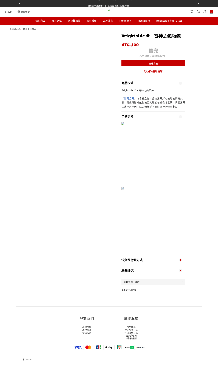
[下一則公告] (198, 3)
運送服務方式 (131, 329)
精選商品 (40, 20)
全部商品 (14, 29)
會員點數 (92, 20)
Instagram (144, 20)
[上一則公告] (19, 3)
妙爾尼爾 (129, 98)
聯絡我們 (153, 63)
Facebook (125, 20)
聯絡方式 (86, 332)
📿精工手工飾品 (28, 29)
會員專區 (57, 20)
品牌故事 (108, 20)
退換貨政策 (131, 335)
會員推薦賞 (74, 20)
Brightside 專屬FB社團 (169, 20)
